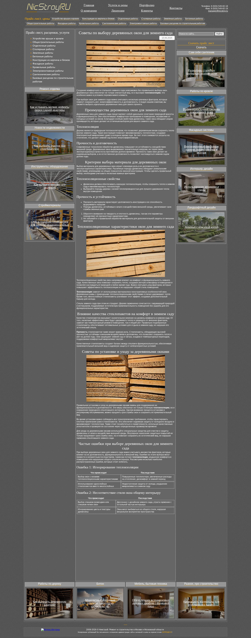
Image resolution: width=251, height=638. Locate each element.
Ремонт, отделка (50, 88)
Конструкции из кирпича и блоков (98, 18)
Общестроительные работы (40, 23)
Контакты (176, 8)
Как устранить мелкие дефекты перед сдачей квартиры (49, 109)
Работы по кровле (201, 91)
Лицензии (117, 10)
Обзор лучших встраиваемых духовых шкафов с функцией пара (150, 603)
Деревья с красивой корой (201, 227)
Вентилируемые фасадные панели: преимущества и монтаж (201, 149)
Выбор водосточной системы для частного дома (201, 111)
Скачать (201, 47)
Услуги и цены (118, 5)
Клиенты (147, 10)
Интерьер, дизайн (201, 168)
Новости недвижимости (50, 127)
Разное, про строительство (201, 583)
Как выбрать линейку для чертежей (50, 186)
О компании (89, 10)
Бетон (100, 583)
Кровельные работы (89, 23)
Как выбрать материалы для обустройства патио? (201, 603)
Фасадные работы (67, 23)
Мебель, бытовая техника (151, 583)
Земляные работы (173, 18)
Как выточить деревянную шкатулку (49, 603)
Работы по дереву (49, 583)
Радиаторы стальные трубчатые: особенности (201, 72)
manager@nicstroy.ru (218, 11)
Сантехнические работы (114, 23)
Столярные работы (151, 18)
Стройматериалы (50, 205)
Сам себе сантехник (201, 52)
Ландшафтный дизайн (201, 207)
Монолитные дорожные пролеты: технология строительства (100, 603)
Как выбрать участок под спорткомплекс (49, 147)
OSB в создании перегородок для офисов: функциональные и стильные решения (50, 224)
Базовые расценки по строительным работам (182, 23)
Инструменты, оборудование (49, 166)
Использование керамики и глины (201, 188)
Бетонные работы (194, 18)
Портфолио (146, 5)
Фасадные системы (201, 129)
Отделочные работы (128, 18)
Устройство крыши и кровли (65, 18)
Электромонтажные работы (143, 23)
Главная (89, 5)
